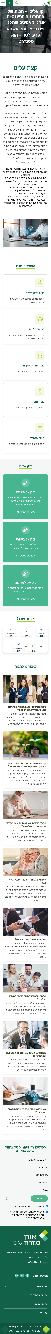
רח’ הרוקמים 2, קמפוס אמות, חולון (22, 1252)
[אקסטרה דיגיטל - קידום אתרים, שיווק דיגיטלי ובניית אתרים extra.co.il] (18, 1330)
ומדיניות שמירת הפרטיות (27, 1213)
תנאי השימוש (26, 1211)
